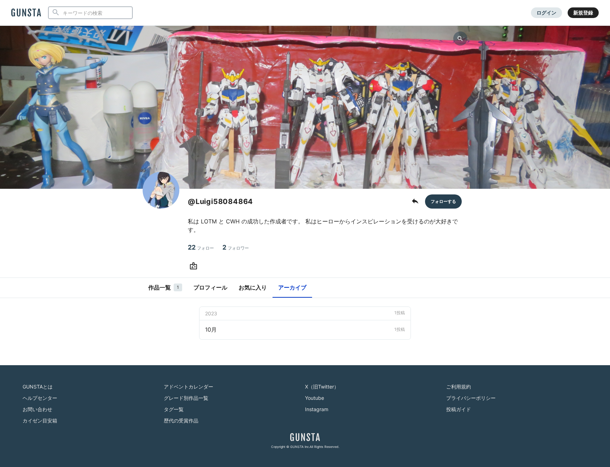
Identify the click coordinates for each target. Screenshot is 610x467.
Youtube (314, 398)
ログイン (546, 13)
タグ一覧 (174, 409)
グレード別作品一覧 (186, 398)
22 (201, 247)
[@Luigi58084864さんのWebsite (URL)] (195, 266)
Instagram (316, 409)
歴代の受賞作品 (181, 421)
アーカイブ (292, 287)
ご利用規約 (458, 387)
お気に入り (253, 287)
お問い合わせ (37, 409)
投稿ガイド (458, 409)
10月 (305, 329)
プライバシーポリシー (471, 398)
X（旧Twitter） (322, 387)
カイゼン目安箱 (40, 421)
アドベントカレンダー (188, 387)
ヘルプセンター (40, 398)
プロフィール (210, 287)
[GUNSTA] (26, 13)
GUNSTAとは (38, 387)
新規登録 (583, 13)
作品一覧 (163, 287)
